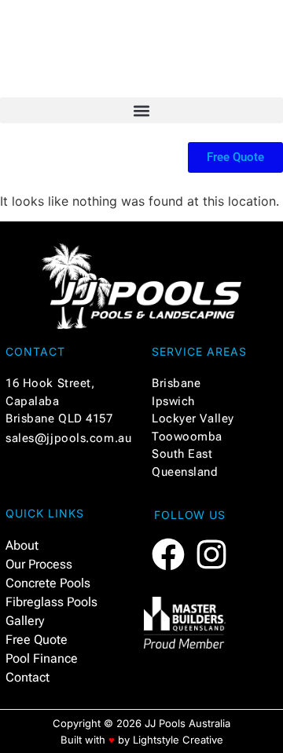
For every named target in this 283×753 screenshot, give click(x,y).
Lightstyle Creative (178, 739)
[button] (141, 110)
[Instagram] (211, 554)
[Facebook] (168, 554)
